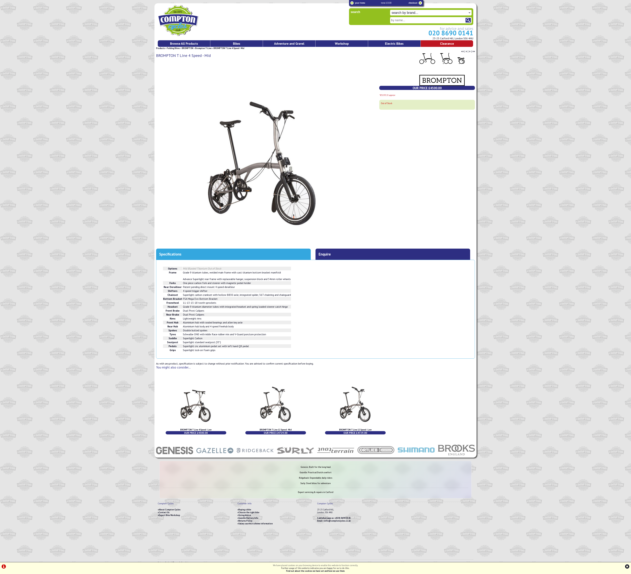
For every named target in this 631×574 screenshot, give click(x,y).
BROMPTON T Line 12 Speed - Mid (276, 429)
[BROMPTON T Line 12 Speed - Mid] (275, 427)
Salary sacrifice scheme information (255, 523)
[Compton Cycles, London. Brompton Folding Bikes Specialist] (190, 35)
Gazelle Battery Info (248, 518)
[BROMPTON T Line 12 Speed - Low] (355, 427)
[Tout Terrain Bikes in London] (335, 456)
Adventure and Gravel (289, 43)
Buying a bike (244, 509)
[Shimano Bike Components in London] (416, 456)
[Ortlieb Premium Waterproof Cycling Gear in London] (375, 456)
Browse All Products (184, 43)
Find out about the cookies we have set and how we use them (315, 571)
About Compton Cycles (169, 509)
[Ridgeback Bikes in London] (255, 456)
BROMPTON (187, 48)
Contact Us (164, 512)
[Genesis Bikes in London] (174, 456)
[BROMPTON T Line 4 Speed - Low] (196, 427)
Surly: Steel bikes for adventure (315, 483)
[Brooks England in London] (456, 456)
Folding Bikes (173, 48)
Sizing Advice (244, 515)
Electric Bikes (394, 43)
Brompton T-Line (203, 48)
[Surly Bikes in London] (295, 456)
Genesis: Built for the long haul (316, 467)
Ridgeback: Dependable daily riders (315, 477)
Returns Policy (245, 520)
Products (160, 48)
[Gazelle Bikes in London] (214, 456)
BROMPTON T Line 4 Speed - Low (195, 429)
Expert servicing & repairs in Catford (315, 492)
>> (473, 51)
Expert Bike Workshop (169, 515)
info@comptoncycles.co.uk (337, 520)
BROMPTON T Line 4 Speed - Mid (228, 48)
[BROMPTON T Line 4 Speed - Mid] (262, 165)
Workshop (342, 43)
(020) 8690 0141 (343, 518)
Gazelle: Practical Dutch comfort (315, 472)
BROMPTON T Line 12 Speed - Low (355, 429)
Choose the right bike (248, 512)
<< (462, 51)
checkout (413, 2)
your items (360, 2)
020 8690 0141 (450, 33)
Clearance (447, 43)
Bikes (236, 43)
